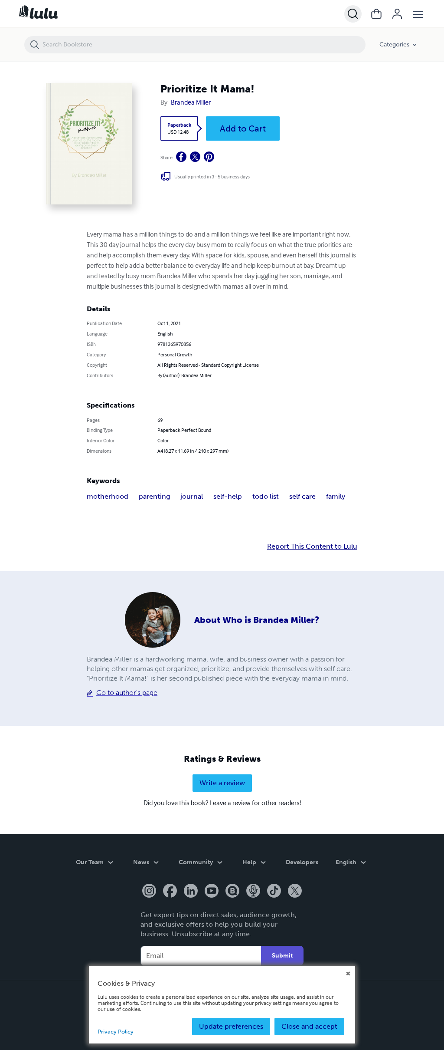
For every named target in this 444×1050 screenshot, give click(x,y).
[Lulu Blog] (232, 891)
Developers (302, 862)
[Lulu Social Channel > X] (295, 891)
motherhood (107, 496)
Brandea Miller (191, 102)
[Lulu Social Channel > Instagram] (149, 891)
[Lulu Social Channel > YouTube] (212, 891)
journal (191, 496)
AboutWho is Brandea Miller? (256, 620)
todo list (265, 496)
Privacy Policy (116, 1031)
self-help (227, 496)
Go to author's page (126, 692)
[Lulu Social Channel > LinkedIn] (191, 891)
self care (302, 496)
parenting (154, 496)
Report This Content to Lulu (312, 546)
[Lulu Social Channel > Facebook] (170, 891)
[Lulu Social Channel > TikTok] (274, 891)
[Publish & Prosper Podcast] (253, 891)
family (335, 496)
